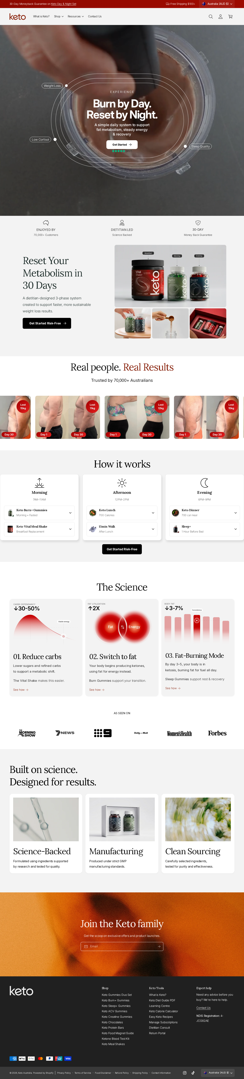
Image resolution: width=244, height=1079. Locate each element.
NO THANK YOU (122, 581)
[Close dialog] (213, 483)
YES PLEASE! (122, 565)
